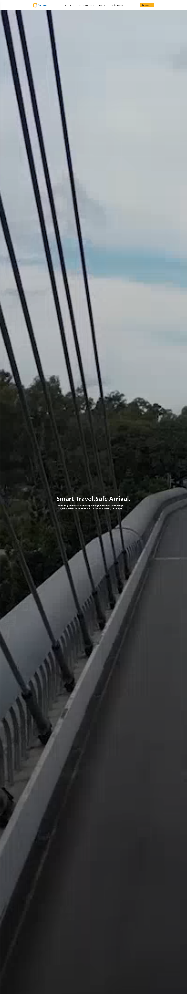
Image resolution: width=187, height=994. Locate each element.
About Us (68, 5)
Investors (102, 5)
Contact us (148, 5)
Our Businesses (85, 5)
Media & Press (117, 5)
